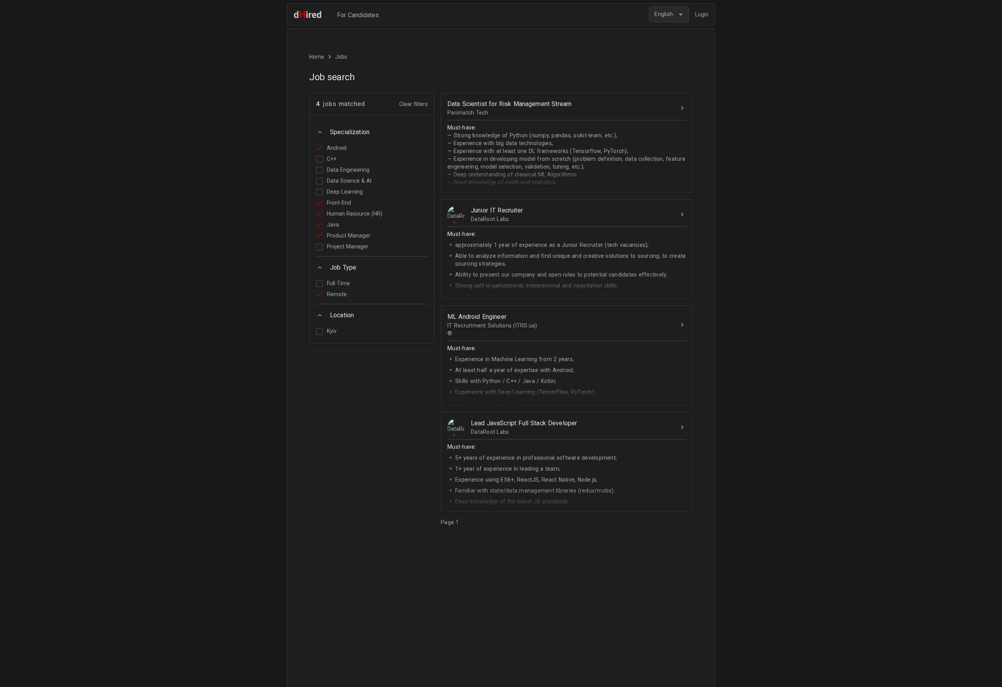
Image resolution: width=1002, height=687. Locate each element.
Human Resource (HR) (354, 213)
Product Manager (348, 235)
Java (333, 224)
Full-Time (338, 283)
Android (336, 148)
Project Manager (347, 246)
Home (316, 57)
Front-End (339, 203)
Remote (337, 294)
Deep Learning (345, 192)
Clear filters (413, 104)
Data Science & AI (349, 181)
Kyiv (332, 331)
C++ (332, 159)
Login (701, 14)
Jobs (341, 57)
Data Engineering (348, 170)
